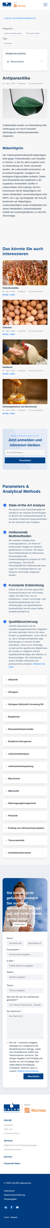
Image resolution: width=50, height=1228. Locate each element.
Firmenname (13, 949)
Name (10, 938)
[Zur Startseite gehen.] (18, 4)
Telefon (10, 972)
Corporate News (11, 1133)
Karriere (8, 1157)
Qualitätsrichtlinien (13, 1149)
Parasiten (8, 43)
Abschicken (25, 460)
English (6, 1217)
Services (8, 1140)
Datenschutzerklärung (27, 1071)
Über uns (8, 1129)
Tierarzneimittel (33, 33)
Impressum (9, 1191)
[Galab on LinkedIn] (6, 1207)
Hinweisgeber (10, 1199)
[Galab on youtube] (17, 1207)
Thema (10, 985)
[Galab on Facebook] (11, 1207)
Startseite (8, 1125)
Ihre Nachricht (14, 1011)
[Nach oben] (43, 1222)
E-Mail (10, 961)
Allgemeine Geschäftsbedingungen (20, 1145)
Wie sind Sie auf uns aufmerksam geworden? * (23, 998)
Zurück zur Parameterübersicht (20, 18)
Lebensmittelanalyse (13, 33)
